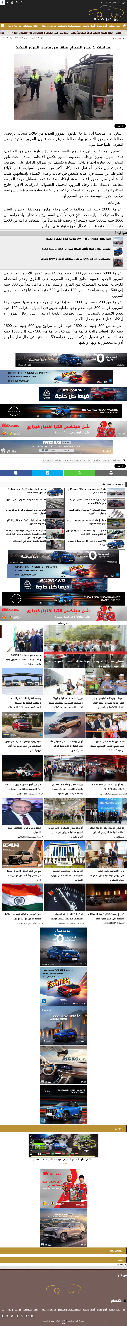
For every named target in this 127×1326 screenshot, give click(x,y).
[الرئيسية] (124, 25)
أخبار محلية (117, 38)
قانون (71, 133)
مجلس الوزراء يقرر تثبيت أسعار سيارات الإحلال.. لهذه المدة (27, 491)
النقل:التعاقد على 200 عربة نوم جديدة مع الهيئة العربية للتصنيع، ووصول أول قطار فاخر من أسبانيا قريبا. (26, 534)
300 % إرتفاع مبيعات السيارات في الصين (26, 499)
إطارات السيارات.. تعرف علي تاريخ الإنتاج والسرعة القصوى (26, 522)
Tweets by (122, 1264)
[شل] (63, 430)
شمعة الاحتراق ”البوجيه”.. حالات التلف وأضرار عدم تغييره (88, 511)
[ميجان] (71, 360)
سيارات (68, 249)
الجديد (49, 133)
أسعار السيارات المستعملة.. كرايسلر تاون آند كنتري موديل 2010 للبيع (86, 532)
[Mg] (56, 448)
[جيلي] (83, 395)
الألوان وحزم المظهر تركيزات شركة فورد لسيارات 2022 (26, 511)
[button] (66, 1163)
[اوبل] (56, 377)
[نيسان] (61, 412)
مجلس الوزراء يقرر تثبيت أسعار (92, 249)
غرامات (54, 139)
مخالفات (116, 139)
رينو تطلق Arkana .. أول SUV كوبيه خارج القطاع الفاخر (78, 238)
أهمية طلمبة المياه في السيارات (29, 541)
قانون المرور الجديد (30, 139)
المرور (60, 133)
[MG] (63, 1065)
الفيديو (119, 1128)
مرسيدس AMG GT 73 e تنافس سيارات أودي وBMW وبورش (75, 259)
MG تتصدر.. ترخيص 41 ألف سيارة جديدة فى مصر (87, 542)
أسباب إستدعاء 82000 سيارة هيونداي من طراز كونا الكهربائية (86, 522)
